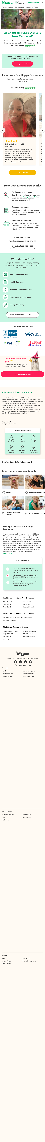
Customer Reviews (8, 815)
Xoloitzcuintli (19, 7)
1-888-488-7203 (24, 665)
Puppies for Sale (7, 7)
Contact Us (26, 958)
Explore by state (28, 673)
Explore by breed (7, 673)
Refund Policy (6, 963)
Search (4, 671)
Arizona (28, 7)
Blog (3, 817)
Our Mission (26, 817)
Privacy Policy (6, 961)
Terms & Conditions (29, 961)
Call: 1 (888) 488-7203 (24, 246)
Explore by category (8, 676)
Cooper (13, 162)
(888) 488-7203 (33, 2)
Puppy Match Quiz (30, 197)
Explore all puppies (28, 671)
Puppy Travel (26, 815)
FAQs (3, 958)
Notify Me (24, 64)
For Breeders (6, 820)
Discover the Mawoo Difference (22, 315)
